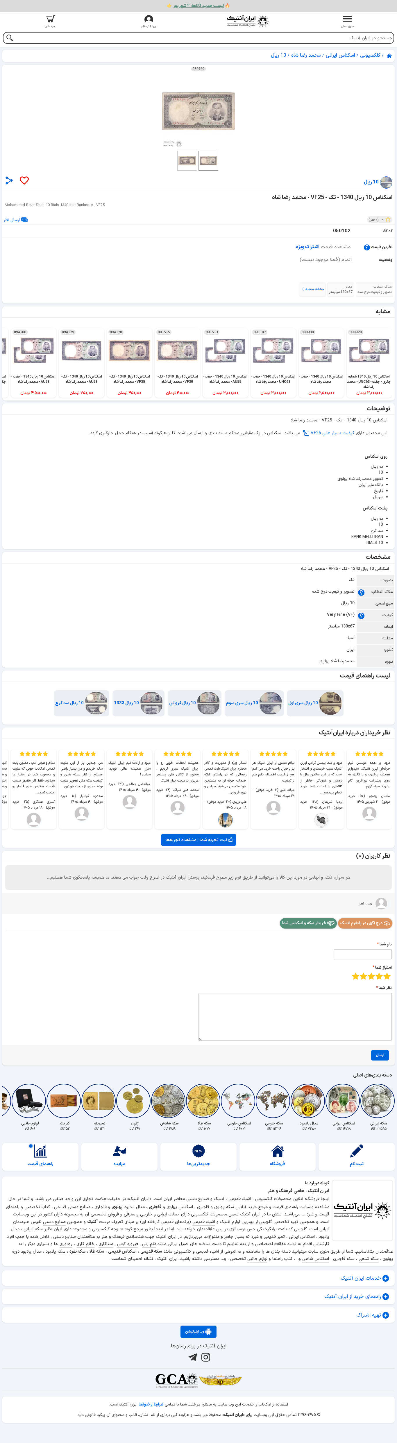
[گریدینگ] (177, 1380)
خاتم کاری (85, 1244)
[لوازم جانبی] (30, 1101)
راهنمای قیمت (40, 1164)
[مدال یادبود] (309, 1101)
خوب (363, 976)
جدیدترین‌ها (198, 1164)
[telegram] (192, 1357)
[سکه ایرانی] (379, 1101)
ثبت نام (357, 1164)
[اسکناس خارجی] (239, 1101)
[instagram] (205, 1357)
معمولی (379, 976)
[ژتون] (135, 1101)
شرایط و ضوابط (151, 1404)
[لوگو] (248, 21)
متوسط (371, 976)
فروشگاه (277, 1164)
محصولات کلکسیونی (209, 1214)
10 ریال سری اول (303, 703)
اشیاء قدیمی (203, 1222)
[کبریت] (65, 1101)
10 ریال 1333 (127, 703)
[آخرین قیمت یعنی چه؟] (367, 247)
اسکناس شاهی (315, 1259)
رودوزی (66, 1244)
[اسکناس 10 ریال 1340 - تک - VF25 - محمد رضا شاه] (198, 111)
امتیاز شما (383, 968)
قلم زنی (149, 1244)
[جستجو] (9, 38)
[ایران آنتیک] (390, 56)
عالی (355, 976)
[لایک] (24, 180)
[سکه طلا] (204, 1101)
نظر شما (385, 988)
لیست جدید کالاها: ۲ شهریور (198, 6)
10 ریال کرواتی (183, 703)
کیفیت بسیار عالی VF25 (332, 433)
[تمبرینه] (100, 1101)
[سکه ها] (220, 1380)
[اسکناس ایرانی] (344, 1101)
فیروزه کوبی (127, 1244)
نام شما (386, 944)
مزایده (119, 1164)
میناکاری (106, 1244)
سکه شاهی (369, 1259)
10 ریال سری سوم (242, 703)
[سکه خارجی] (274, 1101)
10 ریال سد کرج (70, 703)
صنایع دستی (54, 1222)
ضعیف (387, 976)
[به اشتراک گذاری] (9, 180)
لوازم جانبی (257, 1259)
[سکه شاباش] (169, 1101)
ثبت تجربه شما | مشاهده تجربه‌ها (197, 839)
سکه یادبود (55, 1251)
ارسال (380, 1055)
